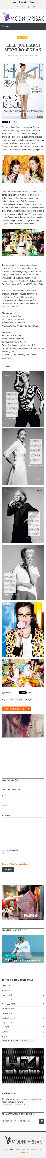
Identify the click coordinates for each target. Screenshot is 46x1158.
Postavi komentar (14, 709)
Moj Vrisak (22, 38)
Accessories (10, 956)
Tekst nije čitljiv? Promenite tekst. (15, 864)
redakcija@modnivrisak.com (13, 1105)
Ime (4, 795)
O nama (13, 2)
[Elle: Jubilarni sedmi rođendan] (23, 372)
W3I (41, 1150)
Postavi (8, 870)
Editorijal (28, 700)
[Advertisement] (23, 756)
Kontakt (33, 2)
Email (4, 805)
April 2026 (6, 986)
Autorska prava (23, 1152)
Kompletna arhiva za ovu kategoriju (18, 1040)
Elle (11, 700)
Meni (6, 26)
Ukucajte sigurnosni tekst (12, 850)
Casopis (19, 700)
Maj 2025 (5, 1036)
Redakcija (23, 2)
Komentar (6, 815)
